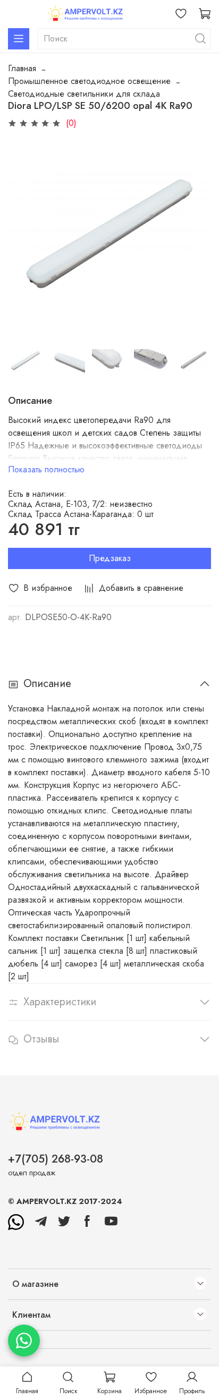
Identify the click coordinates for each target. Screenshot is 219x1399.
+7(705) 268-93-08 (55, 1159)
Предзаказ (110, 558)
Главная (22, 68)
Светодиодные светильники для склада (84, 94)
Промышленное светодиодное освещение (89, 81)
